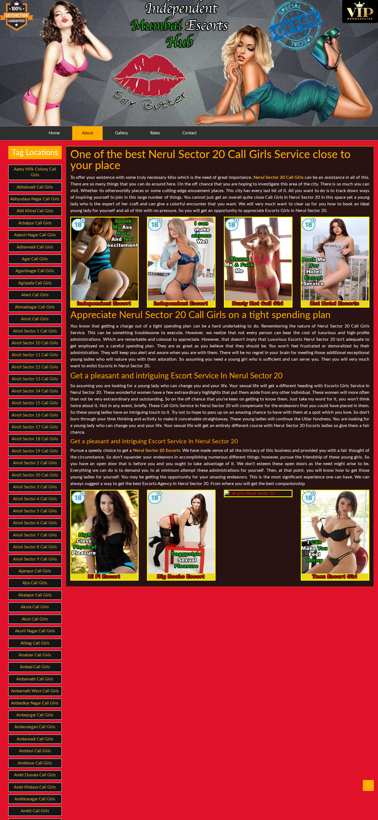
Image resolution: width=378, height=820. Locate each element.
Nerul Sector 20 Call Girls (278, 177)
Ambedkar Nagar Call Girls (35, 703)
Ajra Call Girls (34, 583)
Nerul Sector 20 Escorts (156, 450)
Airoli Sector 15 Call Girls (35, 403)
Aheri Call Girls (35, 295)
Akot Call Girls (35, 619)
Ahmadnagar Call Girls (35, 307)
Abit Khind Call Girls (35, 211)
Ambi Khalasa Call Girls (35, 787)
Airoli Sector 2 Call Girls (35, 463)
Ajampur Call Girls (35, 571)
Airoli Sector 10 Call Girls (35, 343)
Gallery (121, 133)
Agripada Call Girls (35, 283)
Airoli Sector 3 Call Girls (35, 487)
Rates (155, 133)
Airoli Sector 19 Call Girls (35, 451)
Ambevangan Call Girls (34, 727)
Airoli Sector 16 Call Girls (35, 415)
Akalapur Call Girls (35, 595)
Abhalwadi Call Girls (35, 187)
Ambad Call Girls (35, 667)
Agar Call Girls (35, 259)
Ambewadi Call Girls (35, 739)
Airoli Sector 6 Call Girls (35, 523)
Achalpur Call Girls (35, 223)
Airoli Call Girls (35, 319)
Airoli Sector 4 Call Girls (35, 499)
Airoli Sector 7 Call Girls (35, 535)
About (87, 133)
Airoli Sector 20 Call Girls (35, 475)
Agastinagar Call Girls (34, 271)
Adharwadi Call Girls (35, 247)
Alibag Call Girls (35, 643)
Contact (189, 133)
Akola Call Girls (35, 607)
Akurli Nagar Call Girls (35, 631)
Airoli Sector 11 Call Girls (35, 355)
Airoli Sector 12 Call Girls (35, 367)
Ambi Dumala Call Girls (35, 775)
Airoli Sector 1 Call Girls (35, 331)
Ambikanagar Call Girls (34, 799)
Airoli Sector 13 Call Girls (35, 379)
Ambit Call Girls (35, 811)
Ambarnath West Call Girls (35, 691)
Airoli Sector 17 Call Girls (35, 427)
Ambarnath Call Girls (34, 679)
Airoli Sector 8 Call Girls (35, 547)
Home (54, 133)
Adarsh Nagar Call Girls (35, 235)
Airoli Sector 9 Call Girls (35, 559)
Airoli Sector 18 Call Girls (35, 439)
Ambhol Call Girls (35, 751)
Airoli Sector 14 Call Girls (35, 391)
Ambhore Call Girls (35, 763)
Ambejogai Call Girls (34, 715)
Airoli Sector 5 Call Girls (35, 511)
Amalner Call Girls (35, 655)
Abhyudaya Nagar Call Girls (34, 199)
